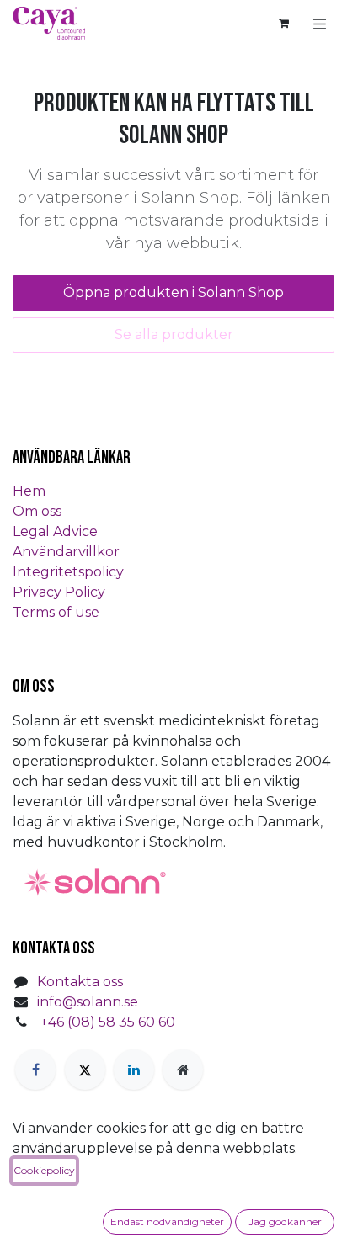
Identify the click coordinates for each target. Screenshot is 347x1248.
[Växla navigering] (320, 23)
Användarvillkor (66, 552)
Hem (29, 491)
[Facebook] (35, 1069)
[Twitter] (85, 1069)
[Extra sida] (183, 1069)
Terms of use (56, 612)
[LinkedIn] (134, 1069)
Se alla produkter (174, 335)
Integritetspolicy (68, 572)
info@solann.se (87, 1002)
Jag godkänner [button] (285, 1221)
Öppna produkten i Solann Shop (173, 292)
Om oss (37, 511)
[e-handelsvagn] (284, 23)
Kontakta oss (80, 982)
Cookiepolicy (44, 1170)
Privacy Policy (59, 592)
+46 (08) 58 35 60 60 (107, 1022)
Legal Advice (55, 531)
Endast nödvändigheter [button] (167, 1221)
